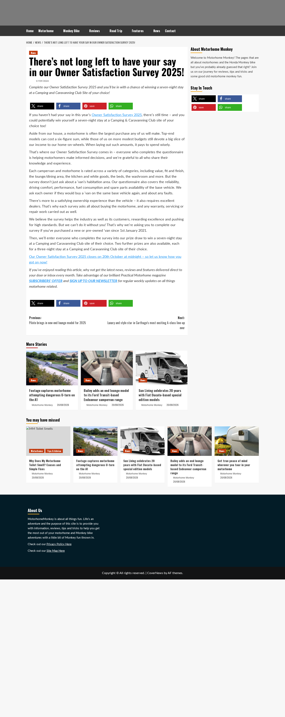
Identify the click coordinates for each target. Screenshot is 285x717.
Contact (170, 30)
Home (30, 30)
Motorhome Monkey (42, 405)
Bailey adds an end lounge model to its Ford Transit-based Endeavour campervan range (106, 395)
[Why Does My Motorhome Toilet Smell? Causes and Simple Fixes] (48, 441)
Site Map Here (56, 550)
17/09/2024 (42, 81)
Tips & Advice (54, 451)
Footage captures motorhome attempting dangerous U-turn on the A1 (52, 395)
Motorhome (46, 30)
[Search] (256, 31)
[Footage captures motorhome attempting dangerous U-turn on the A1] (52, 368)
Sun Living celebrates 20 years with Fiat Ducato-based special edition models (160, 395)
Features (138, 30)
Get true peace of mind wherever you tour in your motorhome (234, 465)
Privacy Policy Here (59, 544)
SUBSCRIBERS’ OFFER (45, 281)
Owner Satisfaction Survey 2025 (117, 115)
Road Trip (116, 30)
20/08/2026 (63, 404)
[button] (42, 106)
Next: (146, 322)
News (156, 30)
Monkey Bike (71, 30)
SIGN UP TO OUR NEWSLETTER (93, 281)
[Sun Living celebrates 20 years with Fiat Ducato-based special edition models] (161, 368)
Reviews (94, 30)
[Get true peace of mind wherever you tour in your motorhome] (237, 441)
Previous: (57, 320)
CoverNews (155, 573)
